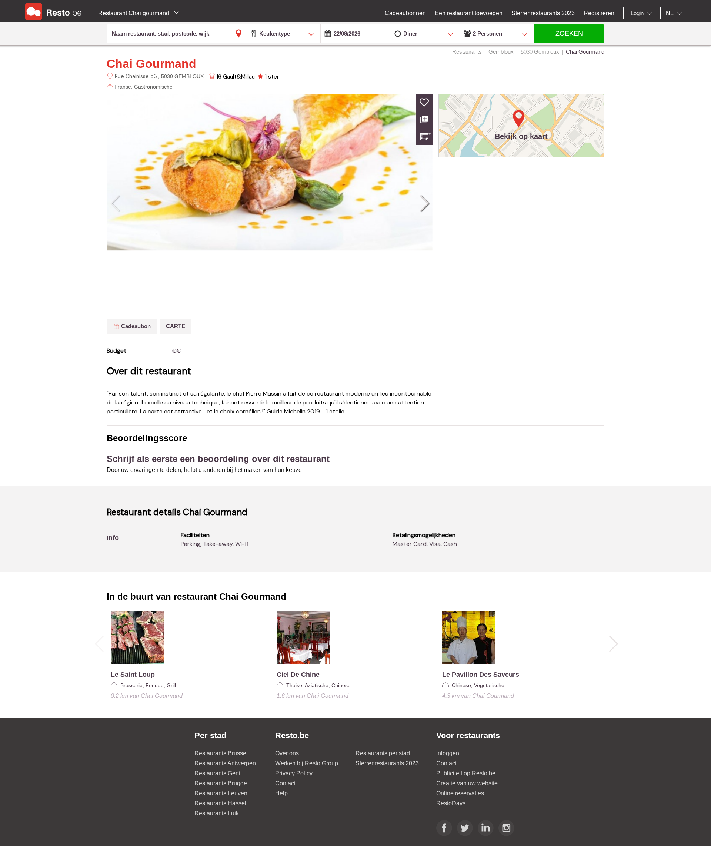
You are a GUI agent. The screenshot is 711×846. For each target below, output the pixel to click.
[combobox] (643, 13)
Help (281, 793)
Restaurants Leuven (220, 793)
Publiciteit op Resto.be (465, 773)
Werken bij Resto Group (306, 763)
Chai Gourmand (151, 63)
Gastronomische (153, 87)
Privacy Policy (294, 773)
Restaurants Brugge (220, 783)
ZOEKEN (569, 33)
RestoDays (450, 803)
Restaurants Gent (217, 773)
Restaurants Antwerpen (225, 763)
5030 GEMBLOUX (182, 76)
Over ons (287, 753)
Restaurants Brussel (221, 753)
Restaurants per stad (383, 753)
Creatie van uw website (467, 783)
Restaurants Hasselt (221, 803)
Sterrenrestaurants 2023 (387, 763)
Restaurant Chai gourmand (134, 13)
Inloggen (447, 753)
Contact (285, 783)
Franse (122, 87)
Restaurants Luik (216, 813)
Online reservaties (460, 793)
